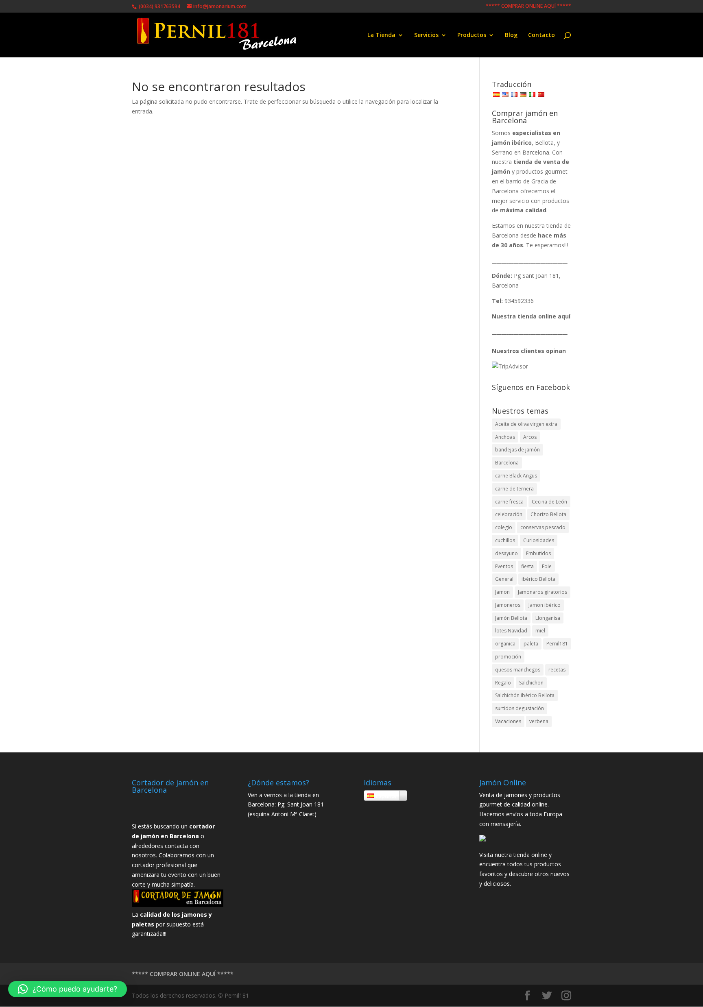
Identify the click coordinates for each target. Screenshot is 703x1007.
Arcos (530, 437)
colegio (503, 527)
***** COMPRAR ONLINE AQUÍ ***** (528, 6)
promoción (508, 656)
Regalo (503, 682)
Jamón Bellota (511, 618)
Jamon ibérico (544, 605)
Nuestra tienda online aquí (531, 316)
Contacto (541, 35)
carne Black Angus (516, 475)
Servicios (426, 35)
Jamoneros (507, 605)
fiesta (527, 566)
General (504, 578)
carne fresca (509, 501)
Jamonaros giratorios (542, 592)
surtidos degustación (519, 708)
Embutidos (538, 553)
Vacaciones (508, 721)
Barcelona (507, 462)
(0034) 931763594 (159, 6)
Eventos (504, 566)
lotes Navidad (511, 630)
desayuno (506, 553)
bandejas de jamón (517, 449)
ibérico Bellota (538, 578)
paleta (531, 643)
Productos (471, 35)
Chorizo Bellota (548, 514)
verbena (538, 721)
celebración (508, 514)
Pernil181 (557, 643)
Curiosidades (538, 540)
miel (540, 630)
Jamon (502, 592)
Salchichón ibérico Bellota (525, 695)
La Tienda (381, 35)
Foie (547, 566)
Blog (511, 35)
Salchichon (531, 682)
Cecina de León (549, 501)
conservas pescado (542, 527)
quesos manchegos (517, 669)
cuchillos (505, 540)
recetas (556, 669)
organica (505, 643)
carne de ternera (514, 488)
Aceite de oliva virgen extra (526, 424)
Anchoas (505, 437)
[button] (67, 989)
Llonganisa (547, 618)
